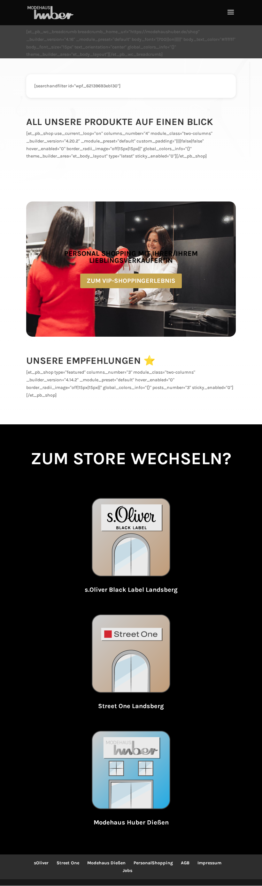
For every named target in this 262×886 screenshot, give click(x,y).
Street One (68, 863)
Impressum (209, 863)
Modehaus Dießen (106, 863)
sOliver (41, 863)
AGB (185, 863)
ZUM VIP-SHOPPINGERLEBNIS (131, 280)
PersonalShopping (153, 863)
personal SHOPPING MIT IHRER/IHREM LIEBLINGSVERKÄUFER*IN (131, 257)
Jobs (127, 870)
